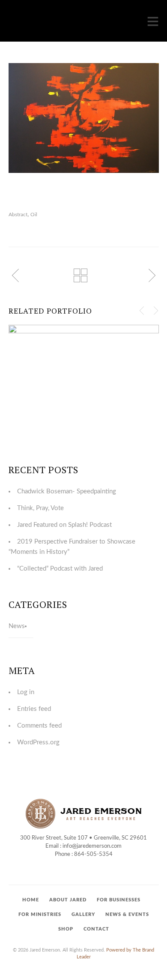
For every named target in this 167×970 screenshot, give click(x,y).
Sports (109, 387)
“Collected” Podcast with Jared (60, 568)
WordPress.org (38, 742)
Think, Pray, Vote (40, 508)
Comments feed (39, 725)
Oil (33, 214)
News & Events (127, 914)
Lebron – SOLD (84, 369)
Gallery (83, 914)
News (17, 626)
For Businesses (118, 899)
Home (30, 899)
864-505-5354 (93, 854)
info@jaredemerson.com (92, 846)
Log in (25, 692)
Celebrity (64, 387)
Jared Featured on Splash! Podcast (64, 525)
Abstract (18, 214)
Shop (65, 929)
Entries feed (34, 709)
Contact (96, 929)
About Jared (67, 899)
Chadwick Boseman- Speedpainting (66, 491)
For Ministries (39, 914)
